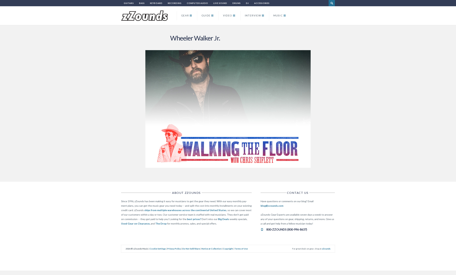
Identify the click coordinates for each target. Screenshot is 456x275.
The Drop (161, 223)
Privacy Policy (174, 248)
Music (278, 15)
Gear (185, 15)
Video (227, 15)
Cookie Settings (158, 248)
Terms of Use (241, 248)
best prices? (194, 219)
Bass (142, 3)
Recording (175, 3)
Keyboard (156, 3)
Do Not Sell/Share (191, 248)
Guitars (129, 3)
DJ (247, 3)
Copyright (228, 248)
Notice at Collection (211, 248)
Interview (253, 15)
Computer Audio (197, 3)
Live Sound (220, 3)
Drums (236, 3)
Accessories (262, 3)
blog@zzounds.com (272, 205)
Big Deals (223, 219)
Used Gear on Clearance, (135, 223)
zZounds (326, 248)
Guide (206, 15)
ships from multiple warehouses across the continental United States (185, 210)
